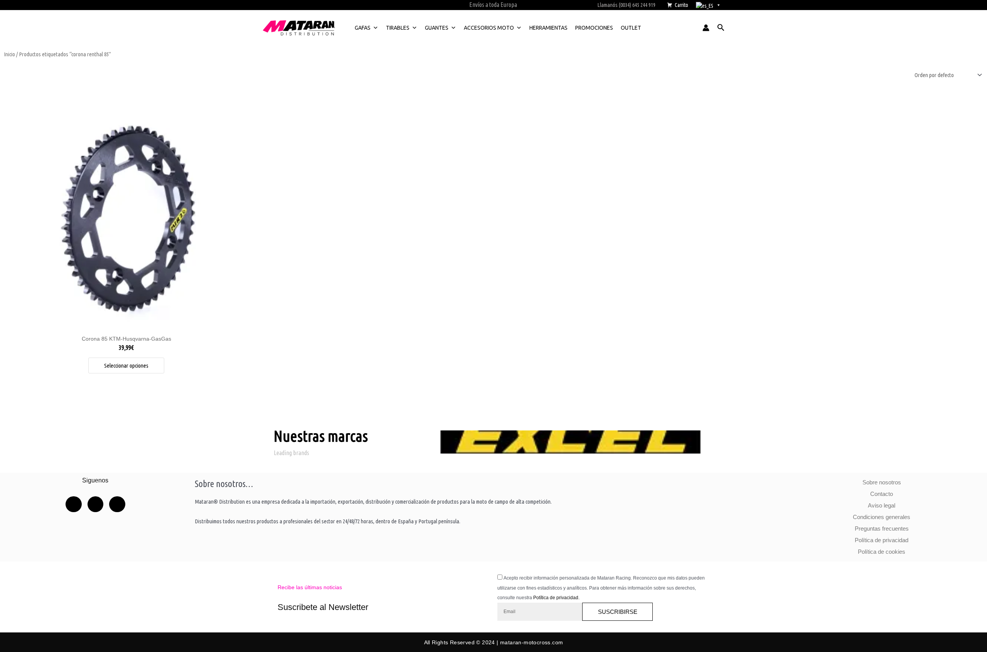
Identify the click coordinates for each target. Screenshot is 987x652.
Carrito (681, 5)
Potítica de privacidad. (556, 597)
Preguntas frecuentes (882, 528)
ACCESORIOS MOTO (489, 28)
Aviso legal (881, 505)
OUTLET (631, 28)
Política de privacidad (881, 540)
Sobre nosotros (881, 482)
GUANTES (436, 28)
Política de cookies (881, 551)
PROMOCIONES (594, 28)
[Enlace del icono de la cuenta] (705, 27)
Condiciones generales (881, 517)
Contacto (881, 494)
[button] (721, 27)
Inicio (9, 54)
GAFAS (363, 28)
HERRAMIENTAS (548, 28)
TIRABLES (397, 28)
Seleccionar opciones (126, 365)
